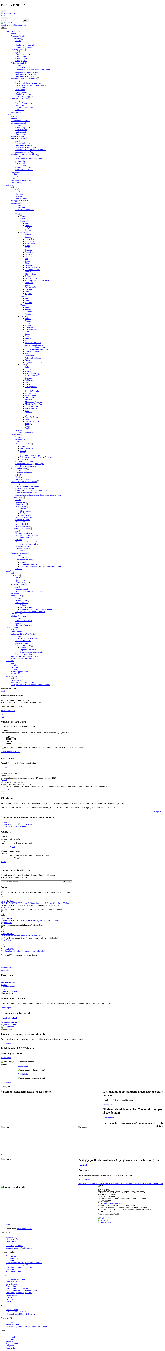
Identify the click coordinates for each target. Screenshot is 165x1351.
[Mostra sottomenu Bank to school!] (28, 602)
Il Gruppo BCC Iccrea (19, 201)
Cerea (27, 332)
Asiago (28, 371)
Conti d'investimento (23, 94)
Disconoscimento (125, 1184)
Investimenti (20, 90)
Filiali (3, 15)
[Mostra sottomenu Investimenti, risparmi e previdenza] (38, 78)
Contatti (14, 669)
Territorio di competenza (24, 210)
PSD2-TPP (10, 1339)
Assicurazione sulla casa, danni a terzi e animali (33, 70)
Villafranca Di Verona (33, 362)
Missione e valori (22, 198)
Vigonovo (29, 314)
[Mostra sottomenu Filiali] (21, 214)
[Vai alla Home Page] (7, 23)
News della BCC (22, 524)
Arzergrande (30, 243)
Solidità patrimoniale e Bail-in (26, 544)
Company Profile (22, 504)
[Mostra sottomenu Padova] (27, 232)
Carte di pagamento (18, 49)
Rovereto (28, 303)
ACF (144, 1184)
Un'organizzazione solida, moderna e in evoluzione (30, 685)
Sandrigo (28, 413)
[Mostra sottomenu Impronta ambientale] (32, 645)
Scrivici (4, 767)
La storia (18, 196)
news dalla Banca (7, 901)
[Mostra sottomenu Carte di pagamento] (26, 49)
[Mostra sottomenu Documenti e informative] (31, 528)
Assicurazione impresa (24, 145)
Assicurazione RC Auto (24, 76)
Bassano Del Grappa (33, 374)
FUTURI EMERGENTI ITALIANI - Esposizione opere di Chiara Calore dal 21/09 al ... (35, 903)
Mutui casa (19, 105)
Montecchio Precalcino (34, 402)
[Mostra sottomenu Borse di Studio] (23, 596)
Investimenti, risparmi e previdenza (24, 79)
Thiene (27, 419)
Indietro (14, 34)
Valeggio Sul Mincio (33, 358)
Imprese (9, 114)
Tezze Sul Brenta (31, 417)
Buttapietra (29, 325)
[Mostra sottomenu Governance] (21, 435)
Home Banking (16, 112)
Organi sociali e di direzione (26, 461)
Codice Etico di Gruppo (24, 488)
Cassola (28, 384)
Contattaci (10, 661)
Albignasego (30, 241)
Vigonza (28, 294)
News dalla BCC (7, 918)
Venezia (23, 305)
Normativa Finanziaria (95, 1184)
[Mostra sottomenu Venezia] (27, 305)
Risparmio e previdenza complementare (30, 85)
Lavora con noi (11, 676)
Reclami (18, 540)
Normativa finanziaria (19, 468)
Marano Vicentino (32, 398)
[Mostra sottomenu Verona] (27, 316)
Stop (2, 793)
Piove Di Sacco (31, 274)
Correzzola (29, 256)
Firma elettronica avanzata (25, 551)
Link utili (18, 569)
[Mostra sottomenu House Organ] (27, 506)
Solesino (28, 289)
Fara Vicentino (30, 393)
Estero (13, 178)
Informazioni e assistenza (10, 752)
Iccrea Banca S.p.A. (24, 1229)
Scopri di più (6, 789)
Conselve (28, 254)
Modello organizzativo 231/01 (26, 493)
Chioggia (28, 312)
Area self (18, 430)
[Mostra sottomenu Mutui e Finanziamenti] (29, 98)
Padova (23, 232)
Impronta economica (23, 641)
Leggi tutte (5, 970)
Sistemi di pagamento (19, 136)
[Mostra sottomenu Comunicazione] (24, 497)
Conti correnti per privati (24, 45)
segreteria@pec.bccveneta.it (112, 1203)
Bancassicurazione (22, 479)
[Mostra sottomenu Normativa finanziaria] (28, 468)
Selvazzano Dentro (32, 287)
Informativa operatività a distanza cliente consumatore (40, 567)
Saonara (28, 285)
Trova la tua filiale (8, 711)
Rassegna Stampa (22, 522)
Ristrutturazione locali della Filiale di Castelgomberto (21, 936)
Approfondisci (6, 907)
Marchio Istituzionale (23, 517)
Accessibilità (10, 1348)
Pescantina (29, 340)
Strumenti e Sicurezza (19, 553)
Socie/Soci (10, 571)
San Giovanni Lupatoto (34, 345)
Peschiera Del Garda (33, 343)
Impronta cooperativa (23, 654)
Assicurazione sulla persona (26, 74)
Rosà (27, 411)
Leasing (14, 174)
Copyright (10, 1346)
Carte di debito (21, 58)
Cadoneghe (29, 250)
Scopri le (9, 990)
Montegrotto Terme (32, 267)
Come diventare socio (23, 582)
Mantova (23, 221)
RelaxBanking (20, 25)
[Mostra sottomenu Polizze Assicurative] (27, 138)
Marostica (29, 400)
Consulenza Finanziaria (24, 96)
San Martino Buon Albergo (35, 347)
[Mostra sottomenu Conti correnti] (22, 38)
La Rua (23, 513)
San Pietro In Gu (31, 278)
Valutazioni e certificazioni (21, 181)
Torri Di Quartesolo (32, 421)
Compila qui (5, 780)
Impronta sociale (21, 643)
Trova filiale (15, 667)
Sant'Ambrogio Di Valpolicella (37, 349)
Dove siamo (15, 203)
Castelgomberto (31, 387)
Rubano (28, 276)
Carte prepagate (21, 61)
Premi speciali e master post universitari (30, 612)
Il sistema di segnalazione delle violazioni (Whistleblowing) (38, 495)
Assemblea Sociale (18, 584)
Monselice (29, 265)
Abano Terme (30, 239)
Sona (27, 354)
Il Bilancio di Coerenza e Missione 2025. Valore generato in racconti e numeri (30, 920)
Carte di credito (21, 56)
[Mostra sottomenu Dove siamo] (21, 203)
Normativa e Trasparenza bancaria (28, 535)
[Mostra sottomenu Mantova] (28, 221)
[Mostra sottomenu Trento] (26, 296)
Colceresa (29, 389)
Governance (15, 435)
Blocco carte (15, 674)
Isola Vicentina (30, 395)
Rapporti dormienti (22, 548)
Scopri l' (8, 986)
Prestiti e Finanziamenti (24, 107)
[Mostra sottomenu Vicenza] (27, 364)
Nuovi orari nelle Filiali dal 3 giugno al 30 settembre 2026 (23, 951)
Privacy (9, 1335)
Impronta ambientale (23, 645)
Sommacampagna (32, 351)
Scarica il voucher (85, 1179)
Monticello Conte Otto (33, 404)
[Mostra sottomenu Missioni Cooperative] (28, 616)
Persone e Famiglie (13, 32)
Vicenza (23, 365)
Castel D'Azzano (31, 330)
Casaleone (29, 327)
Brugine (28, 248)
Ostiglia (28, 228)
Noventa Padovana (32, 270)
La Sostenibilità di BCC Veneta (23, 634)
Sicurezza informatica (23, 560)
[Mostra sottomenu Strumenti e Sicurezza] (28, 553)
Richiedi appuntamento (19, 672)
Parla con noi (6, 754)
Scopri (12, 847)
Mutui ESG (19, 110)
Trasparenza (82, 1184)
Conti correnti (16, 38)
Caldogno (29, 380)
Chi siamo (14, 189)
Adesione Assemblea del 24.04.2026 (29, 591)
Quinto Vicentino (31, 406)
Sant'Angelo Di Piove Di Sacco (37, 280)
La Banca (9, 185)
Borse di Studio (16, 596)
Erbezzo (28, 334)
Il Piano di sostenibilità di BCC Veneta (25, 656)
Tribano (28, 291)
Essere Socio (15, 575)
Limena (28, 263)
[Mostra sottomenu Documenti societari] (32, 444)
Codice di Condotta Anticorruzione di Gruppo (32, 491)
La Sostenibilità (12, 627)
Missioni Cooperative (19, 616)
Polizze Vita (20, 87)
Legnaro (28, 261)
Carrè (27, 382)
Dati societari (20, 441)
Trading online (21, 92)
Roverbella (29, 230)
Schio (27, 415)
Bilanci (23, 451)
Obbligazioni (20, 477)
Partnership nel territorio (24, 432)
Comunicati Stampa (22, 520)
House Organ (20, 506)
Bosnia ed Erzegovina (23, 625)
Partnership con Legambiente (31, 652)
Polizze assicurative (18, 63)
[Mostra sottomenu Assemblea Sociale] (26, 584)
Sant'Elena (29, 283)
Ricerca (4, 18)
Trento (22, 296)
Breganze (28, 378)
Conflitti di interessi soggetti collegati (29, 464)
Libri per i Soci (16, 614)
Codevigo (29, 252)
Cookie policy (11, 1337)
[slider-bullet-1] (2, 791)
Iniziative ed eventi (8, 25)
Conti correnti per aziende (20, 121)
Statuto (23, 453)
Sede (17, 212)
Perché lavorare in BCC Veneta (23, 682)
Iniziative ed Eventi (18, 593)
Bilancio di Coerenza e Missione (23, 658)
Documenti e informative (20, 528)
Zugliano (28, 428)
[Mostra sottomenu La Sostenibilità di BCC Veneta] (35, 634)
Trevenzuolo (30, 356)
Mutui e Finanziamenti (19, 99)
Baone (27, 246)
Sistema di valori (26, 459)
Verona (23, 316)
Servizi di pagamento (23, 537)
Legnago (28, 338)
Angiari (28, 323)
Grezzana (28, 336)
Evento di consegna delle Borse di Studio (36, 609)
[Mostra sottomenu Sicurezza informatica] (33, 560)
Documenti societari (23, 444)
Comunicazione (17, 497)
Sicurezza (9, 1341)
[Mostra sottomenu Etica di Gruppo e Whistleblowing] (38, 481)
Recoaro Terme (31, 408)
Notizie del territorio (23, 526)
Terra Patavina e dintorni (29, 515)
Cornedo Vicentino (32, 391)
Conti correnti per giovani (25, 47)
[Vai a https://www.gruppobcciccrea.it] (9, 13)
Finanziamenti (16, 172)
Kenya (18, 623)
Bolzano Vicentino (32, 376)
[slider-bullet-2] (4, 791)
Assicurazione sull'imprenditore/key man (30, 150)
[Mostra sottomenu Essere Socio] (21, 575)
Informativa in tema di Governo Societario (36, 457)
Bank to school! (21, 603)
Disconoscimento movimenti (26, 542)
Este (26, 259)
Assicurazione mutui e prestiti (26, 72)
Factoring (14, 176)
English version (12, 1344)
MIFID (18, 475)
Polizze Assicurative (18, 138)
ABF (140, 1184)
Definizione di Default (23, 546)
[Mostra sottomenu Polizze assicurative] (26, 63)
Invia (3, 11)
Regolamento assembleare (30, 455)
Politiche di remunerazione (25, 466)
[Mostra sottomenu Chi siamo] (19, 189)
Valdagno (28, 424)
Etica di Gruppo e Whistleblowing (24, 482)
